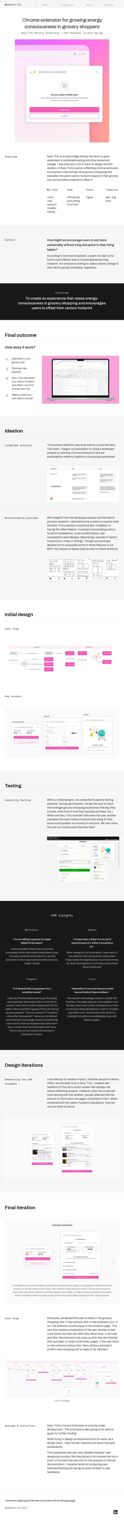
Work (45, 4)
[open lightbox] (62, 1378)
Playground (67, 4)
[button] (113, 1262)
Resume (109, 4)
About (89, 4)
